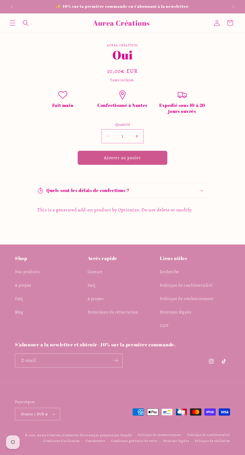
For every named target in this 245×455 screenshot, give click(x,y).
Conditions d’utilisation (61, 441)
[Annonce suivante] (233, 6)
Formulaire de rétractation (113, 312)
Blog (19, 312)
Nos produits (27, 272)
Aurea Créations (49, 435)
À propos (23, 285)
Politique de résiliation (212, 441)
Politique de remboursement (187, 299)
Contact (95, 272)
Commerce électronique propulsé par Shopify (97, 435)
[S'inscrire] (115, 360)
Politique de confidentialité (186, 285)
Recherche (169, 272)
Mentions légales (176, 312)
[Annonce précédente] (11, 6)
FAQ (19, 299)
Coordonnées (95, 441)
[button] (12, 23)
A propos (96, 299)
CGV (164, 325)
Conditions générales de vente (134, 441)
